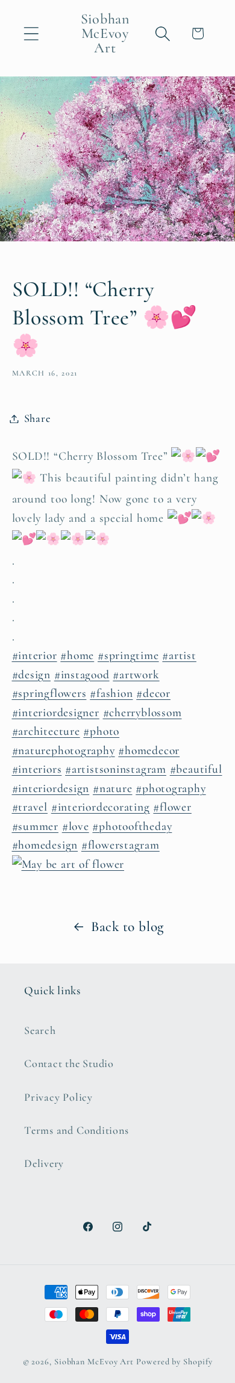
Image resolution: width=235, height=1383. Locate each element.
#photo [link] (101, 731)
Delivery (44, 1163)
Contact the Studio (69, 1063)
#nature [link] (112, 788)
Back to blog (127, 926)
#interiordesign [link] (51, 788)
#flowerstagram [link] (120, 845)
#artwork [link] (136, 674)
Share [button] (37, 418)
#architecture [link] (46, 731)
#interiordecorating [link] (100, 807)
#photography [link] (170, 788)
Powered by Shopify (174, 1362)
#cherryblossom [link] (142, 712)
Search (40, 1030)
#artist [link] (179, 655)
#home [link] (77, 655)
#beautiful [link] (196, 769)
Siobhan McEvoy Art (94, 1362)
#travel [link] (30, 807)
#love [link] (75, 826)
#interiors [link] (37, 769)
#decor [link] (153, 693)
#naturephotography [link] (63, 750)
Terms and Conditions (76, 1130)
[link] (118, 866)
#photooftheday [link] (132, 826)
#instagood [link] (82, 674)
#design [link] (31, 674)
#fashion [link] (111, 693)
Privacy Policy (58, 1097)
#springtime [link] (128, 655)
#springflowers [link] (49, 693)
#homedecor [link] (149, 750)
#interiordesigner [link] (55, 712)
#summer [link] (35, 826)
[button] (31, 33)
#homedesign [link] (45, 845)
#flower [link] (172, 807)
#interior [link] (34, 655)
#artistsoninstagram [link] (115, 769)
